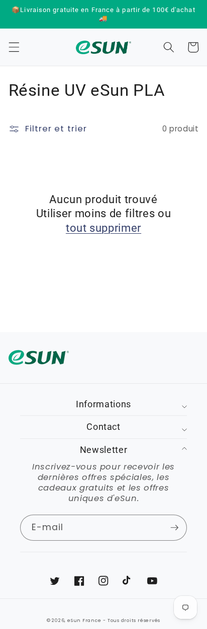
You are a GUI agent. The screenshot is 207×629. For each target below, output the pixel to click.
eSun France (84, 620)
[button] (14, 47)
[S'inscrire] (174, 528)
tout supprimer (103, 228)
